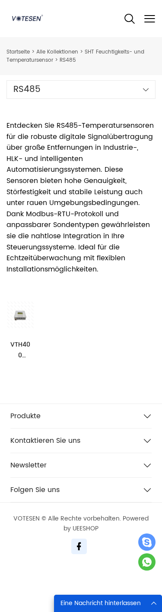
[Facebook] (79, 546)
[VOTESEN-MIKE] (147, 562)
